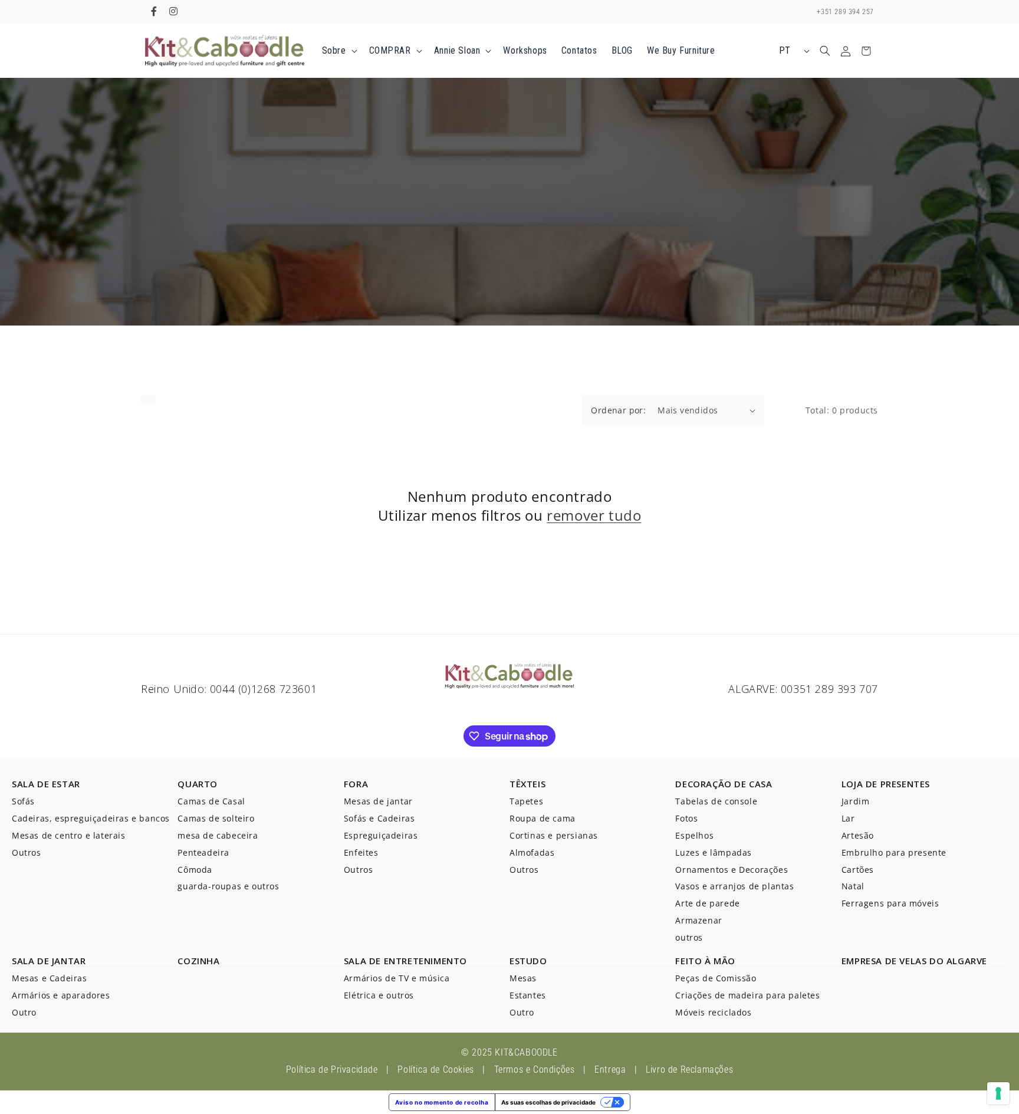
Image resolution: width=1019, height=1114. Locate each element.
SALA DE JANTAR (49, 961)
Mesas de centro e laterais (69, 835)
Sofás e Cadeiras (379, 818)
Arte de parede (707, 903)
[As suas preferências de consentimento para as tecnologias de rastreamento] (998, 1093)
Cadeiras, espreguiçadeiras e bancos (91, 818)
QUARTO (197, 784)
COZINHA (198, 961)
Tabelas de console (716, 801)
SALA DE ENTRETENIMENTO (405, 961)
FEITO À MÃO (705, 961)
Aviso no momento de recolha (441, 1102)
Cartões (858, 869)
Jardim (856, 801)
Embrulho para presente (894, 852)
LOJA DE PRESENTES (886, 784)
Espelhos (694, 835)
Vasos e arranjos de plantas (734, 886)
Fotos (686, 818)
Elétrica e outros (379, 995)
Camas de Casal (211, 801)
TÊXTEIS (527, 784)
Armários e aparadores (61, 995)
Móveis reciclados (713, 1012)
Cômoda (194, 869)
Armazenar (698, 920)
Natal (853, 886)
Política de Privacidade (332, 1069)
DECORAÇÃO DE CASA (723, 784)
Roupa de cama (543, 818)
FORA (356, 784)
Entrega (610, 1069)
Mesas (523, 978)
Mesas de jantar (378, 801)
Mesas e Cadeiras (49, 978)
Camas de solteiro (215, 818)
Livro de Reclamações (689, 1069)
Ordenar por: (618, 410)
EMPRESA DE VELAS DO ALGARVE (914, 961)
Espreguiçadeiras (381, 835)
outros (689, 937)
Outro (24, 1012)
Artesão (858, 835)
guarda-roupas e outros (228, 886)
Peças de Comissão (715, 978)
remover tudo (594, 515)
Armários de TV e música (397, 978)
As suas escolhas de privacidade (548, 1102)
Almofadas (532, 852)
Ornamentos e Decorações (731, 869)
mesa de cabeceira (217, 835)
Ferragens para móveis (890, 903)
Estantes (528, 995)
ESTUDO (528, 961)
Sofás (23, 801)
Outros (26, 852)
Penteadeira (203, 852)
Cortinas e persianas (554, 835)
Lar (848, 818)
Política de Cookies (435, 1069)
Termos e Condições (534, 1069)
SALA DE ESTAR (46, 784)
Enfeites (361, 852)
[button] (338, 51)
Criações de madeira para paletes (747, 995)
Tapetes (526, 801)
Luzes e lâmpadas (713, 852)
